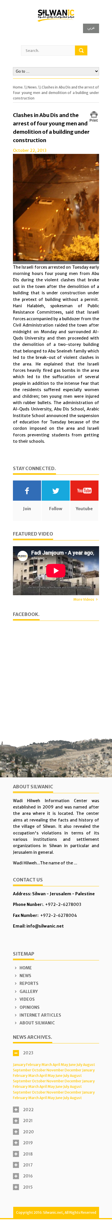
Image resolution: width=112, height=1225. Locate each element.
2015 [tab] (28, 1187)
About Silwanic (37, 1023)
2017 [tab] (28, 1165)
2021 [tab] (28, 1120)
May (64, 1064)
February (33, 1064)
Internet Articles (40, 1015)
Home (25, 967)
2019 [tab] (28, 1142)
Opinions (29, 1007)
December (73, 1070)
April (56, 1064)
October (39, 1070)
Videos (27, 999)
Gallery (28, 991)
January (19, 1064)
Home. (18, 87)
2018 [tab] (28, 1154)
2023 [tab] (28, 1053)
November (55, 1070)
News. (33, 87)
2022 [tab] (28, 1109)
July (79, 1064)
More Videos (83, 599)
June (72, 1064)
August (89, 1064)
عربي (91, 27)
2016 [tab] (28, 1176)
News (25, 975)
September (22, 1070)
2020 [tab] (28, 1131)
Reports (28, 983)
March (46, 1064)
